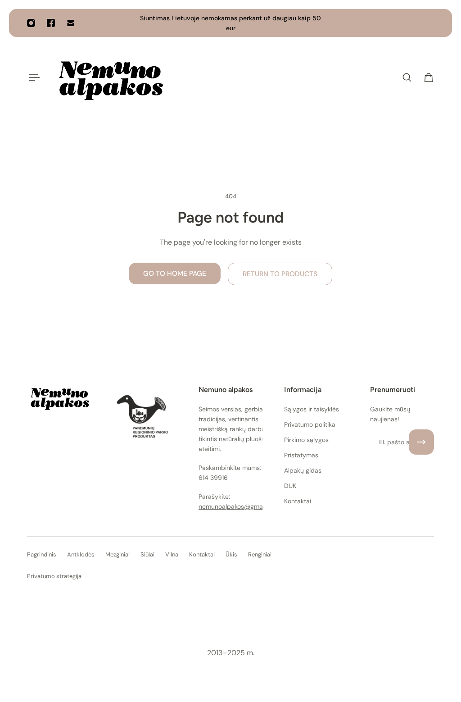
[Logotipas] (109, 77)
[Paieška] (407, 77)
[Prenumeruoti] (421, 442)
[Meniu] (32, 77)
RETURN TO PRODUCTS (280, 273)
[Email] (71, 23)
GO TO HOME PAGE (174, 273)
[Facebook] (51, 23)
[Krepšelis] (428, 77)
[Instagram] (31, 23)
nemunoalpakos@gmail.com (239, 506)
